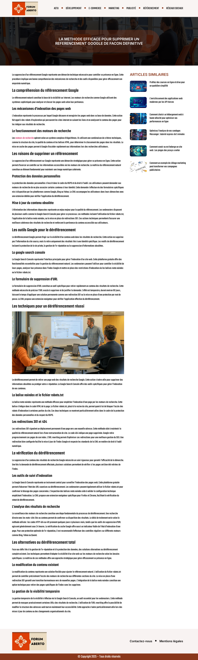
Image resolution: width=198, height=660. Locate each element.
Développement (73, 8)
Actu (56, 8)
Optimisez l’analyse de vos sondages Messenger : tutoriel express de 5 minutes (167, 132)
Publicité (131, 8)
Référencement (151, 8)
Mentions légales (171, 641)
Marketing (114, 8)
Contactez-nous (141, 641)
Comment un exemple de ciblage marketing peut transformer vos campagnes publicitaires (168, 166)
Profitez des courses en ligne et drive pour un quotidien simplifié (167, 84)
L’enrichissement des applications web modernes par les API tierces (166, 100)
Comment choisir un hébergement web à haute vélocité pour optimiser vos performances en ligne (166, 118)
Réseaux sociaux (174, 8)
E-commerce (95, 8)
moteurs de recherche (24, 138)
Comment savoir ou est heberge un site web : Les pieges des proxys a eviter (166, 149)
